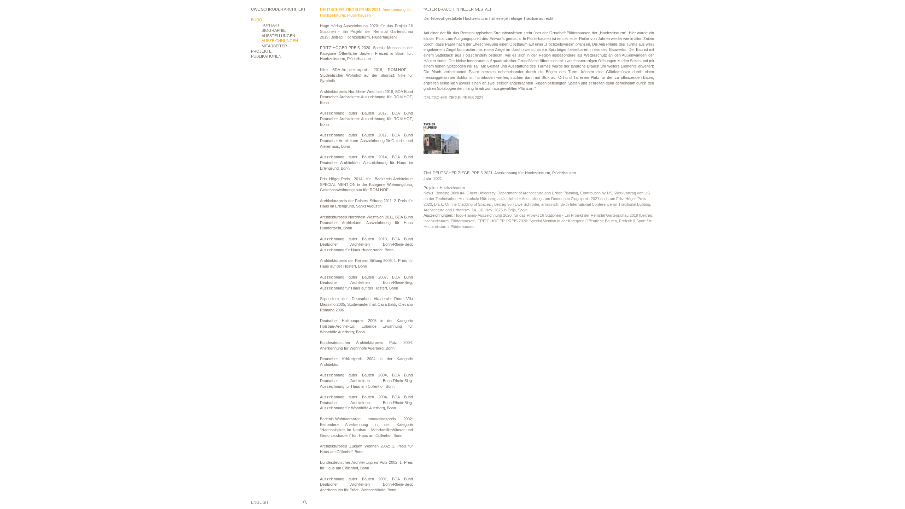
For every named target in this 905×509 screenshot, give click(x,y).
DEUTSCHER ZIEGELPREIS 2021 (453, 97)
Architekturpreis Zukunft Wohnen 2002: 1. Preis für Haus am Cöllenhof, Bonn (366, 449)
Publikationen (266, 56)
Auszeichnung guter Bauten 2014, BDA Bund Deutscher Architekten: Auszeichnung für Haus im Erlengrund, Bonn (366, 162)
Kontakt (271, 25)
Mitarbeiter (274, 46)
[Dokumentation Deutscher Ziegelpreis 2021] (441, 136)
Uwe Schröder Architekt (278, 9)
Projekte (261, 51)
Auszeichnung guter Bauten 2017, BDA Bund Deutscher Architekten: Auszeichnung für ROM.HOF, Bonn (366, 118)
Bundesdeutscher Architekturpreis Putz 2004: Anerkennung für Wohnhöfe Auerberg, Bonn (366, 345)
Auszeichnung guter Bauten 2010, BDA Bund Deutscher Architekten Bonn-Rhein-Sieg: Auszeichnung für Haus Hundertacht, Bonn (366, 244)
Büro (256, 20)
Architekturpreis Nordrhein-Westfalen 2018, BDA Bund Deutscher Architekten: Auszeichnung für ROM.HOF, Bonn (366, 97)
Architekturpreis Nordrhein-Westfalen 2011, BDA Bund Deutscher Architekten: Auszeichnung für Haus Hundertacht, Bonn (366, 222)
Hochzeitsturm (452, 188)
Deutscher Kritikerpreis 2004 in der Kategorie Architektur (366, 362)
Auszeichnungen (280, 41)
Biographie (274, 30)
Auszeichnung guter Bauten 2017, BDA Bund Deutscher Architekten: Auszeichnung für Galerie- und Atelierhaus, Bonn (366, 140)
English (259, 502)
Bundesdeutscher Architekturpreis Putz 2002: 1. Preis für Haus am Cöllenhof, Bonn (366, 465)
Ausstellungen (278, 36)
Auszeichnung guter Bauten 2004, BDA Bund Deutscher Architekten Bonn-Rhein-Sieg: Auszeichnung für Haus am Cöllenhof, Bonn (366, 380)
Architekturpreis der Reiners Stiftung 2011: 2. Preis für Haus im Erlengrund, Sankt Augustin (366, 204)
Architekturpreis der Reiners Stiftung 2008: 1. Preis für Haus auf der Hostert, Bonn (366, 263)
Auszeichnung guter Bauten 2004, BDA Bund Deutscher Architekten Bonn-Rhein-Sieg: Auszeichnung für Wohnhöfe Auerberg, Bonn (366, 402)
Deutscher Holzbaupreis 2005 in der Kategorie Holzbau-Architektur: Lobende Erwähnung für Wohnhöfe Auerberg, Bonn (366, 326)
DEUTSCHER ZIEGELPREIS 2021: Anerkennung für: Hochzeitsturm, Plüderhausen (366, 12)
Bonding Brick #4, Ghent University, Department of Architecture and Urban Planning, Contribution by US (524, 193)
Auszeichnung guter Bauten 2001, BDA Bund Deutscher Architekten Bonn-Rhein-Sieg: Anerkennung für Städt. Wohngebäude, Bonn (366, 484)
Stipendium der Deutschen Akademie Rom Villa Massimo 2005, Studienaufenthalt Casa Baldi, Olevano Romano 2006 (366, 304)
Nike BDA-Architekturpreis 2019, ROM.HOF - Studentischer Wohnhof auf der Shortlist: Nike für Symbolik (366, 75)
